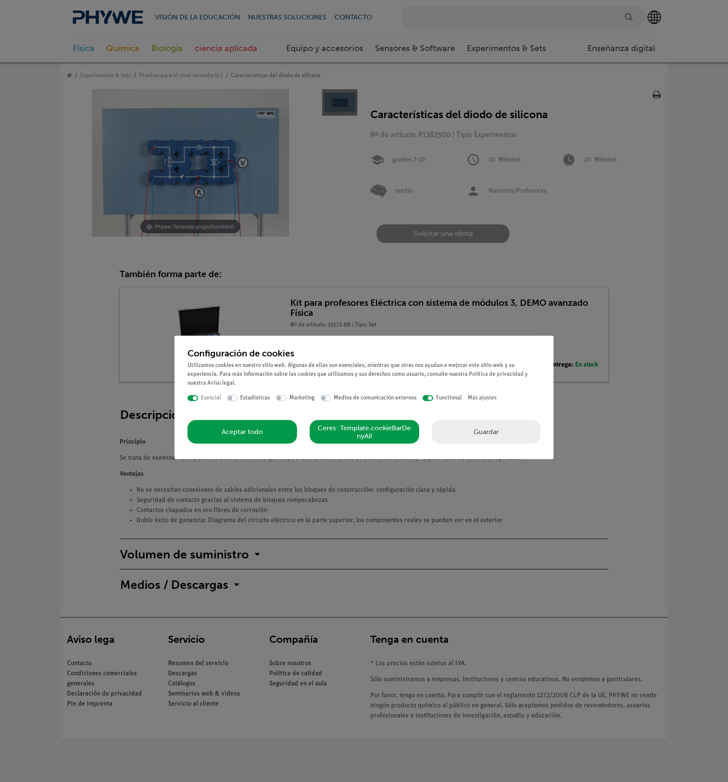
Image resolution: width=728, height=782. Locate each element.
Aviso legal (220, 383)
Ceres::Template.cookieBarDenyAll (364, 431)
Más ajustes (482, 398)
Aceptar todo (242, 432)
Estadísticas (255, 398)
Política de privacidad (496, 374)
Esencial (211, 398)
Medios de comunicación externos (375, 398)
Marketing (302, 398)
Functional (449, 398)
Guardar (486, 431)
